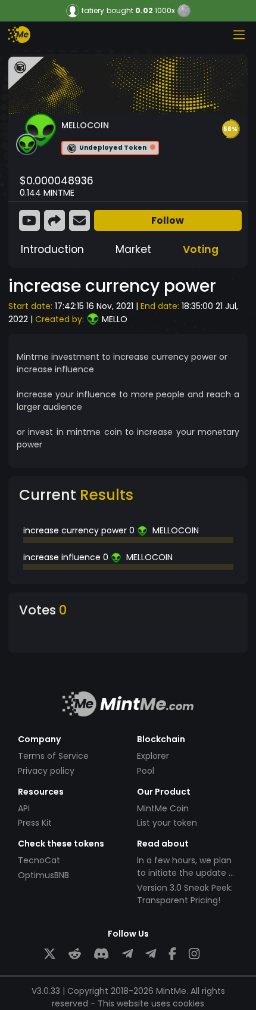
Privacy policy (46, 771)
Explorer (153, 756)
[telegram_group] (127, 953)
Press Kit (35, 823)
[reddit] (74, 953)
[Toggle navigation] (239, 34)
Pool (145, 771)
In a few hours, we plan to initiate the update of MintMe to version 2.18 (187, 872)
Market (133, 249)
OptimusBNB (43, 875)
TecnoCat (39, 860)
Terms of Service (53, 756)
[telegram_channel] (150, 953)
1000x (165, 10)
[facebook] (172, 953)
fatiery (93, 11)
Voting (200, 249)
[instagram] (194, 953)
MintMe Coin (163, 808)
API (24, 808)
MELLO (114, 319)
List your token (167, 823)
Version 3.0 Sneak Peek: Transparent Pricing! (185, 894)
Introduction (52, 249)
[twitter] (49, 953)
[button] (230, 129)
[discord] (101, 953)
